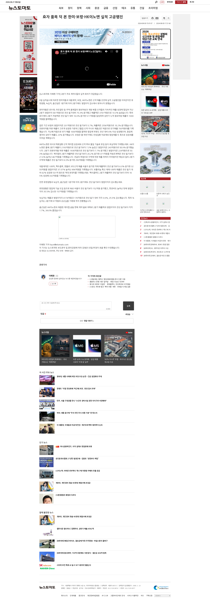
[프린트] (152, 18)
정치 (70, 8)
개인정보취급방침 (93, 595)
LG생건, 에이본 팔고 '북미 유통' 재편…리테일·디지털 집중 (110, 287)
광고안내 (82, 595)
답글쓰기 (145, 18)
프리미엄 (153, 8)
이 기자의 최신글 (94, 276)
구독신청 (149, 595)
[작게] (168, 18)
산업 (115, 8)
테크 (124, 8)
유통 (133, 8)
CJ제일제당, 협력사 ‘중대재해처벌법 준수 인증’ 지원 (107, 279)
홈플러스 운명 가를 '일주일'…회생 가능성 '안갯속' (107, 282)
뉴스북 (53, 283)
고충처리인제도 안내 (117, 595)
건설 (142, 8)
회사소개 (64, 595)
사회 (88, 8)
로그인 (192, 2)
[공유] (157, 18)
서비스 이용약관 (132, 595)
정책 (79, 8)
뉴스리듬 (144, 65)
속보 (61, 8)
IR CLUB (105, 595)
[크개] (164, 18)
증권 (97, 8)
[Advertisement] (181, 47)
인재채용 (73, 595)
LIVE (162, 2)
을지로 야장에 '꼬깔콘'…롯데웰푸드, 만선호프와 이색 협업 (110, 284)
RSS (142, 595)
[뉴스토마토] (20, 8)
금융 (106, 8)
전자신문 (170, 2)
